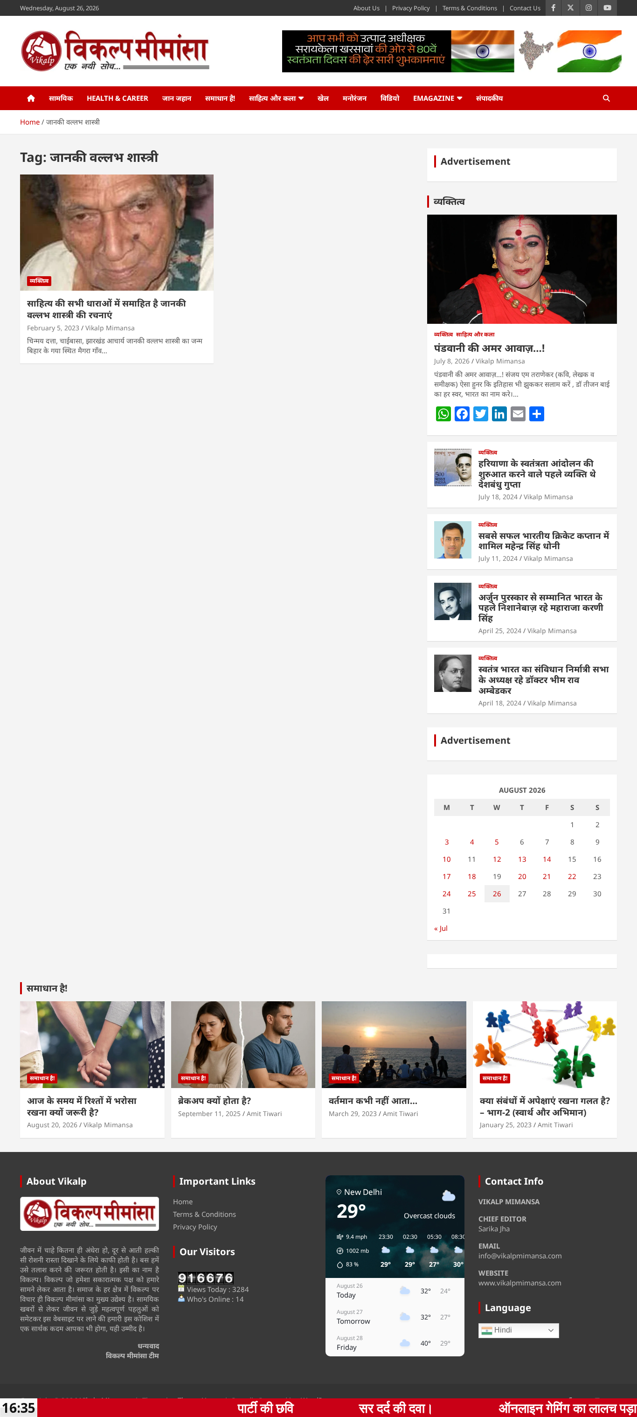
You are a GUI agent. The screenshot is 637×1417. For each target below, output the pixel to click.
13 (522, 859)
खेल (323, 98)
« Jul (441, 928)
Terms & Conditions (470, 8)
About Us (366, 8)
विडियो (390, 98)
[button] (349, 1251)
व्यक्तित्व (39, 281)
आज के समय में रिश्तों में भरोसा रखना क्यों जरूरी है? (82, 1106)
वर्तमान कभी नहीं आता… (373, 1101)
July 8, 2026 (452, 360)
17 (447, 876)
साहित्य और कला (272, 98)
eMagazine (433, 98)
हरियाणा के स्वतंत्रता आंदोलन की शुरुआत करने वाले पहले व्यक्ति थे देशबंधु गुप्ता (537, 474)
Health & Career (117, 98)
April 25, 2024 (499, 630)
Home (183, 1201)
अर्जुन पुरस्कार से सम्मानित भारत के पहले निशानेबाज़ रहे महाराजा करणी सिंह (540, 608)
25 (472, 893)
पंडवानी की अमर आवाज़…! (489, 348)
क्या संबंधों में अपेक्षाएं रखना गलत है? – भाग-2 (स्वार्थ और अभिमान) (545, 1106)
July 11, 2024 (498, 558)
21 (547, 876)
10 (447, 859)
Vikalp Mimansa (110, 327)
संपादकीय (489, 98)
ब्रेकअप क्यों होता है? (214, 1101)
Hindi (502, 1330)
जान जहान (176, 98)
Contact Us (525, 8)
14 (547, 859)
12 (497, 859)
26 (497, 893)
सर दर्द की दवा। (318, 1408)
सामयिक (61, 98)
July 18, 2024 (498, 496)
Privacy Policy (411, 8)
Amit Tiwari (264, 1113)
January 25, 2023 (506, 1124)
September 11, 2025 (209, 1113)
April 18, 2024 (499, 702)
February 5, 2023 (53, 327)
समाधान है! (220, 98)
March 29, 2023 (353, 1113)
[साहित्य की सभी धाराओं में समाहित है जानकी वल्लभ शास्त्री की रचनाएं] (117, 233)
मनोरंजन (355, 98)
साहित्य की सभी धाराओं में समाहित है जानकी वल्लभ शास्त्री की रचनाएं (106, 309)
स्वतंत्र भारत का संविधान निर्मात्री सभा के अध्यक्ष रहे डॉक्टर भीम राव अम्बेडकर (543, 680)
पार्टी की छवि (187, 1408)
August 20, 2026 (52, 1124)
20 (522, 876)
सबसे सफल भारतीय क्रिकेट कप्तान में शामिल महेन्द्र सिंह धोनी (543, 541)
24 (447, 893)
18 (472, 876)
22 (572, 876)
